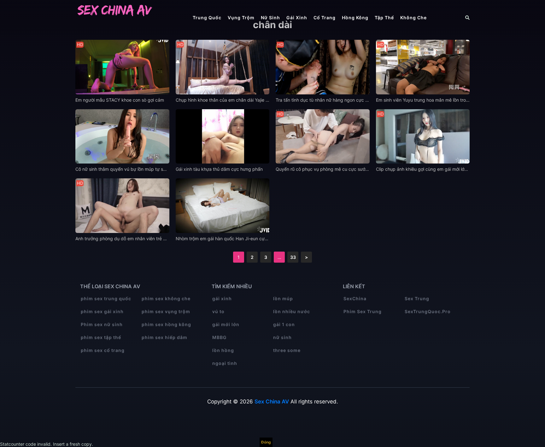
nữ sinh (282, 337)
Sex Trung (417, 298)
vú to (218, 311)
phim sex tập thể (101, 337)
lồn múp (283, 298)
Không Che (413, 17)
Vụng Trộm (241, 17)
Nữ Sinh (270, 17)
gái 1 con (284, 324)
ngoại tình (224, 363)
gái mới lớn (225, 324)
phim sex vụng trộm (166, 311)
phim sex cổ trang (103, 350)
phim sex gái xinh (102, 311)
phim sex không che (166, 298)
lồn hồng (223, 350)
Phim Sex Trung (362, 311)
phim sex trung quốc (106, 298)
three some (287, 350)
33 (293, 257)
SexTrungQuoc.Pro (428, 311)
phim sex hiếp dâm (164, 337)
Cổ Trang (325, 17)
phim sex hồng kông (166, 324)
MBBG (219, 337)
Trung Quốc (207, 17)
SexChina (354, 298)
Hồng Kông (355, 17)
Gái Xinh (296, 17)
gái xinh (222, 298)
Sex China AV (272, 401)
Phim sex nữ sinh (102, 324)
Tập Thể (384, 17)
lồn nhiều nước (291, 311)
